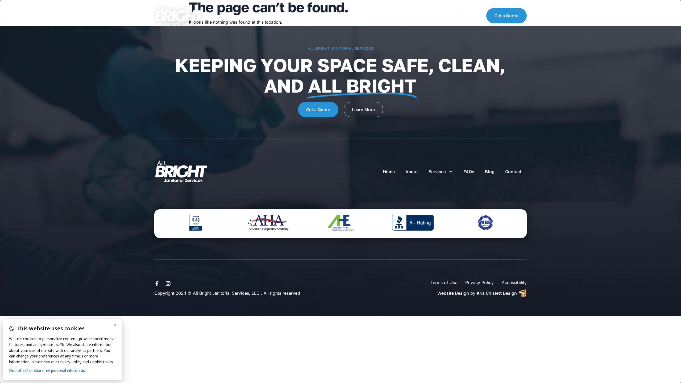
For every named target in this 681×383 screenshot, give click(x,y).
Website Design (453, 293)
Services (279, 15)
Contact (362, 15)
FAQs (313, 15)
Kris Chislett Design (497, 293)
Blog (336, 15)
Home (226, 15)
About (250, 15)
